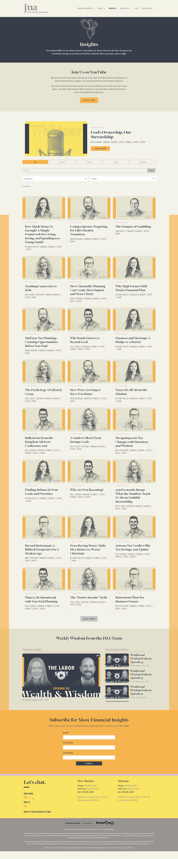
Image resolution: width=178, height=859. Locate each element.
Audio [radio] (89, 162)
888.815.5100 (92, 788)
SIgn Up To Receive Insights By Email (37, 812)
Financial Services (84, 8)
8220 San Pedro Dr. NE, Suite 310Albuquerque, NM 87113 (92, 799)
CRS (136, 8)
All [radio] (35, 162)
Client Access (147, 8)
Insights (112, 8)
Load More (89, 618)
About (100, 8)
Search (151, 170)
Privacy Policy (109, 829)
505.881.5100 (90, 785)
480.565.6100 (130, 785)
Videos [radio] (116, 162)
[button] (61, 675)
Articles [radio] (62, 162)
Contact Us (124, 8)
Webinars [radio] (142, 162)
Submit (89, 763)
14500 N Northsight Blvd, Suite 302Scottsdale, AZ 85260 (134, 799)
